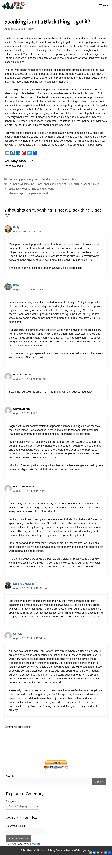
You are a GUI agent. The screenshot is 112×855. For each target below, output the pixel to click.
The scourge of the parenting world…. (30, 193)
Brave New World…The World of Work (31, 188)
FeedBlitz (35, 844)
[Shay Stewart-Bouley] (13, 5)
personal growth (30, 179)
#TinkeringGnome (82, 850)
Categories (12, 801)
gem (25, 50)
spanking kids (91, 184)
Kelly (16, 227)
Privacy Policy (55, 850)
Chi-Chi (17, 633)
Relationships (69, 179)
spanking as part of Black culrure (63, 184)
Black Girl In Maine (37, 850)
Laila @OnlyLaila (23, 583)
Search (10, 776)
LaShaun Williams (19, 184)
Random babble (50, 179)
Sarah (16, 285)
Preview (10, 844)
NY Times (36, 184)
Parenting (14, 179)
